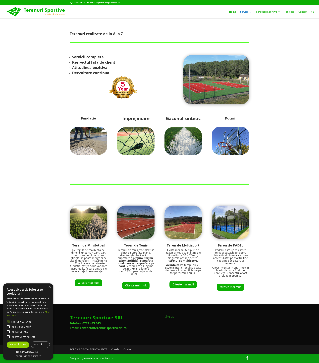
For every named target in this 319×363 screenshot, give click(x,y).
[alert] (28, 321)
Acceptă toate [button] (18, 344)
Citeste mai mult (88, 282)
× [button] (49, 287)
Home (232, 12)
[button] (28, 352)
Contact (302, 12)
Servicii (244, 12)
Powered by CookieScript (28, 356)
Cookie (115, 349)
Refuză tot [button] (40, 344)
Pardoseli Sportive (266, 12)
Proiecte (289, 12)
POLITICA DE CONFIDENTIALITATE (88, 349)
